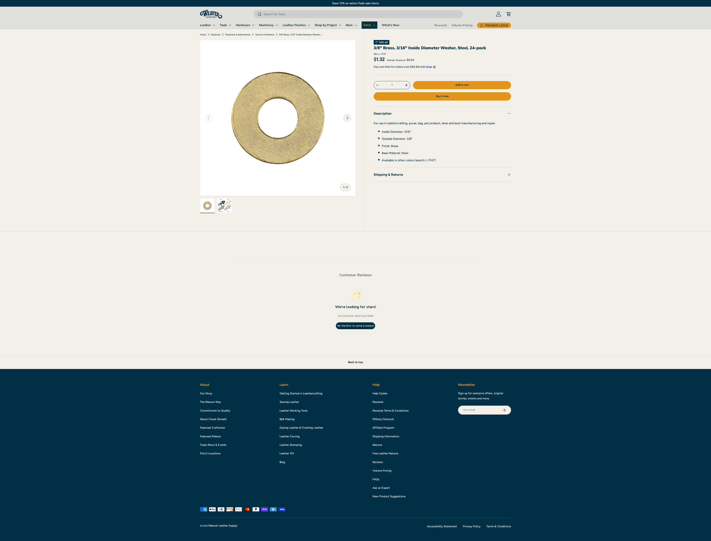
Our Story (206, 393)
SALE (367, 25)
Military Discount (383, 419)
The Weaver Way (210, 402)
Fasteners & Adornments (238, 34)
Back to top (355, 362)
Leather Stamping (291, 445)
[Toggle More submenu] (355, 25)
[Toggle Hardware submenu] (253, 25)
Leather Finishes (294, 25)
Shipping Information (386, 436)
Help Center (380, 393)
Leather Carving (290, 436)
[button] (509, 14)
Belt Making (287, 419)
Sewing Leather (289, 402)
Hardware (243, 25)
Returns (377, 445)
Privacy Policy (471, 526)
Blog (282, 462)
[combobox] (358, 14)
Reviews (378, 462)
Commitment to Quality (215, 410)
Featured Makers (210, 436)
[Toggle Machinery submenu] (277, 25)
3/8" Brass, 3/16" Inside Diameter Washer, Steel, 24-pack (301, 34)
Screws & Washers (264, 34)
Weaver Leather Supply (222, 525)
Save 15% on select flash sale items (355, 3)
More (349, 25)
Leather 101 (287, 453)
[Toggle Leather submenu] (214, 25)
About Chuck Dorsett (213, 419)
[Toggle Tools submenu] (230, 25)
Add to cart (462, 84)
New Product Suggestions (389, 496)
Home (203, 34)
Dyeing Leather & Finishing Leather (301, 427)
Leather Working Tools (294, 410)
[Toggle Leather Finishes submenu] (309, 25)
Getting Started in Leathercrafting (301, 393)
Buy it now (442, 96)
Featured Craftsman (212, 427)
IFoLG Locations (210, 453)
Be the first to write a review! (356, 326)
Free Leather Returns (385, 453)
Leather (205, 25)
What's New (390, 25)
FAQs (376, 479)
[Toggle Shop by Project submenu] (340, 25)
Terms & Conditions (498, 526)
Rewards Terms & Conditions (391, 410)
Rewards (440, 25)
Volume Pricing (462, 25)
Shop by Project (326, 25)
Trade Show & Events (213, 445)
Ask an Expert (381, 488)
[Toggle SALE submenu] (374, 25)
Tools (223, 25)
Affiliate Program (383, 427)
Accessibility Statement (442, 526)
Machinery (266, 25)
